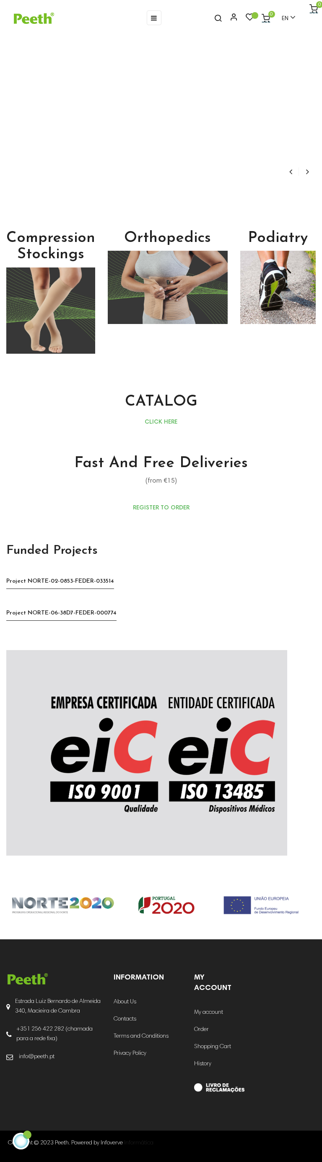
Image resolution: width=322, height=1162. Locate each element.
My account (208, 1012)
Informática (138, 1143)
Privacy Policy (130, 1054)
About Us (125, 1002)
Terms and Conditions (141, 1036)
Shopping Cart (212, 1047)
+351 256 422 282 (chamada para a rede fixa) (54, 1034)
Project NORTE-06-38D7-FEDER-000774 (61, 613)
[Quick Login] (230, 18)
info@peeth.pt (37, 1057)
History (202, 1064)
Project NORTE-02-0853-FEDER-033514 (60, 581)
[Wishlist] (250, 19)
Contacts (125, 1019)
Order (201, 1030)
